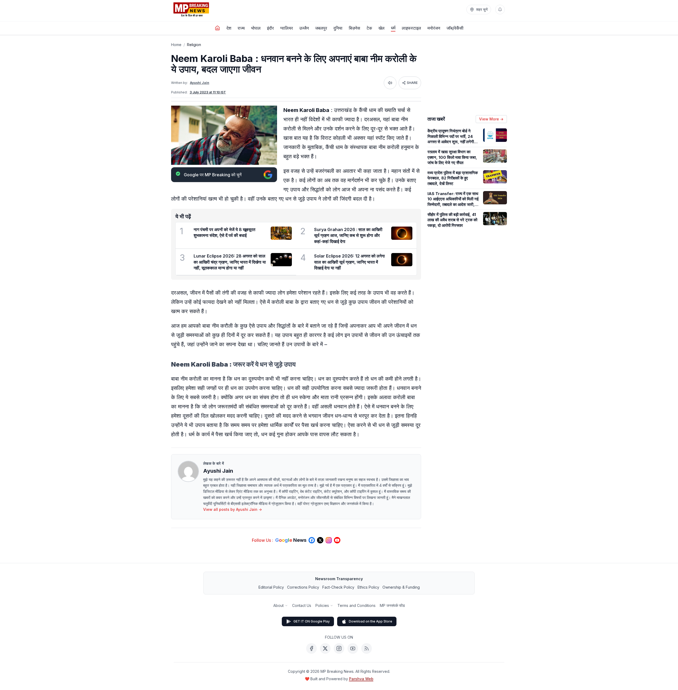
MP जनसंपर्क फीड (392, 605)
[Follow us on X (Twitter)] (320, 540)
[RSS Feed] (366, 648)
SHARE (412, 83)
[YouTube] (352, 648)
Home (176, 44)
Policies (322, 605)
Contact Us (301, 605)
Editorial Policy (271, 587)
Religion (194, 44)
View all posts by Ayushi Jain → (232, 509)
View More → (491, 119)
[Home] (217, 28)
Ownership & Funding (401, 587)
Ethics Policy (368, 587)
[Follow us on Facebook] (312, 540)
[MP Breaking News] (191, 9)
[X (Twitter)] (325, 648)
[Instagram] (339, 648)
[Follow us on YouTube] (337, 540)
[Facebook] (311, 648)
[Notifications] (500, 9)
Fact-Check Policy (338, 587)
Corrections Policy (303, 587)
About (278, 605)
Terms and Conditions (356, 605)
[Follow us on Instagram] (328, 540)
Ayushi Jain (199, 83)
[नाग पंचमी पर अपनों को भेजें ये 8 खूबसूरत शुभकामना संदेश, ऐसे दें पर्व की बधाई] (281, 233)
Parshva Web (361, 679)
